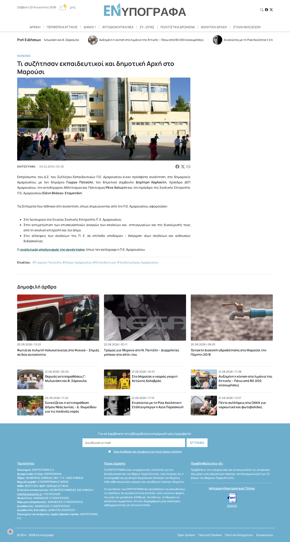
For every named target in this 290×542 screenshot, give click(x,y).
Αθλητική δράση (214, 27)
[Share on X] (183, 167)
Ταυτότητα (25, 463)
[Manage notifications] (10, 532)
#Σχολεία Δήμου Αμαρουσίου (137, 262)
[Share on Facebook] (177, 167)
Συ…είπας (147, 27)
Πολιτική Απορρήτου (239, 535)
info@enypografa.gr (29, 494)
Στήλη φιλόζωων (246, 27)
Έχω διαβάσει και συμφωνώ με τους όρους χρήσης (148, 451)
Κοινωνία (24, 56)
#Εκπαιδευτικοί (104, 262)
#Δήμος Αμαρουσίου (77, 262)
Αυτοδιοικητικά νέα (117, 27)
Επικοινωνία (264, 535)
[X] (271, 9)
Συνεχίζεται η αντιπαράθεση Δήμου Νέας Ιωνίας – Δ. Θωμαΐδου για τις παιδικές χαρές (70, 406)
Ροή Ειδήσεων (29, 39)
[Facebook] (266, 9)
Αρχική (35, 27)
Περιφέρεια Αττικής (62, 27)
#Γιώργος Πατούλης (47, 262)
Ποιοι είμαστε (114, 463)
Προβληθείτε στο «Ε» (207, 463)
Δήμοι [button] (89, 27)
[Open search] (261, 9)
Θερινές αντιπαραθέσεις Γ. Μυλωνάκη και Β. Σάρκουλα (66, 378)
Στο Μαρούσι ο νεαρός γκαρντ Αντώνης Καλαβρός (155, 378)
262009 (232, 506)
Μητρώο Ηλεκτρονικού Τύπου (232, 488)
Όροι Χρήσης (186, 535)
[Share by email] (188, 167)
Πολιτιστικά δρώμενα (177, 27)
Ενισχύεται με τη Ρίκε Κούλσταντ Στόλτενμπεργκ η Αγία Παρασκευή (157, 404)
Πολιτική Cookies (210, 535)
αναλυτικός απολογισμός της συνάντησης (52, 249)
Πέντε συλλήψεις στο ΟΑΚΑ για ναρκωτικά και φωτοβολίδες (242, 404)
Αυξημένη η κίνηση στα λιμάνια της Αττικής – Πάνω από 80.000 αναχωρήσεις (245, 380)
